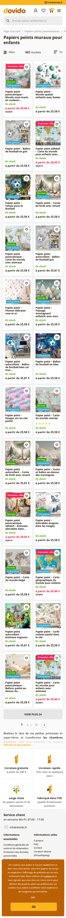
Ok (34, 906)
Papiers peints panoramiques (42, 31)
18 (36, 724)
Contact (38, 847)
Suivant (44, 725)
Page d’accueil (12, 31)
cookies (48, 876)
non (33, 897)
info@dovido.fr (18, 827)
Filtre (12, 52)
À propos (38, 840)
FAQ (36, 844)
